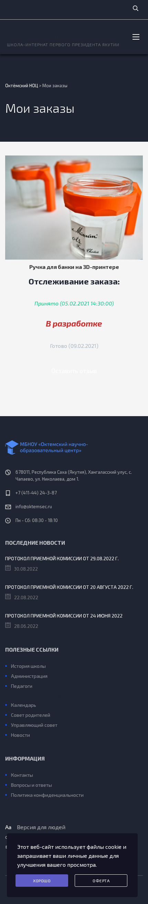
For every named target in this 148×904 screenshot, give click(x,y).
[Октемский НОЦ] (74, 447)
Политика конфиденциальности (47, 795)
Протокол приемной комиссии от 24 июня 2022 (64, 616)
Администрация (29, 676)
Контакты (22, 775)
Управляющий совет (34, 725)
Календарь (23, 705)
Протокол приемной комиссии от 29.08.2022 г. (62, 558)
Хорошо (42, 880)
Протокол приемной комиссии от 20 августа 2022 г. (69, 587)
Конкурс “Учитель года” (36, 695)
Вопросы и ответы (31, 785)
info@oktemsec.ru (33, 506)
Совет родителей (30, 715)
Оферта (101, 880)
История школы (28, 666)
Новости (20, 735)
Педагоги (21, 686)
